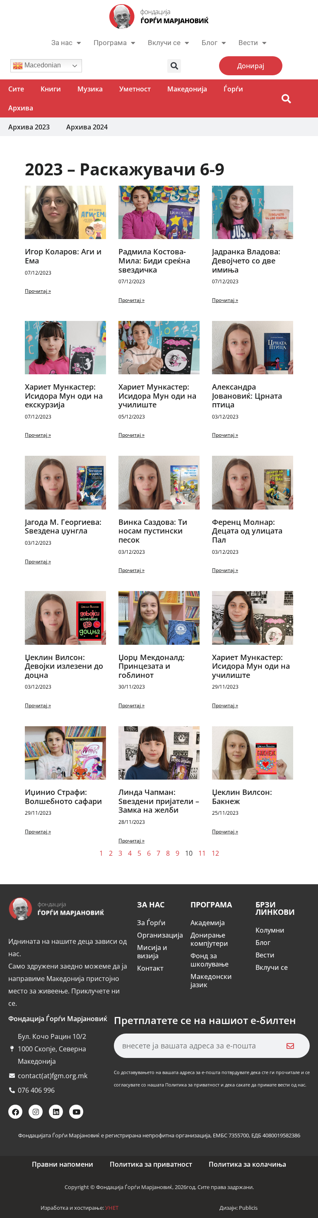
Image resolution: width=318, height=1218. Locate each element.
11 (202, 853)
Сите (16, 88)
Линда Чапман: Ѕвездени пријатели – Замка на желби (158, 801)
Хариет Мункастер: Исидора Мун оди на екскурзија (64, 395)
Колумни (269, 930)
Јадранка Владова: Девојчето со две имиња (246, 260)
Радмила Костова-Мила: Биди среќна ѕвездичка (154, 260)
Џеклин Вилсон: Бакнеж (242, 796)
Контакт (150, 968)
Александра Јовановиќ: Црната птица (247, 395)
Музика (90, 88)
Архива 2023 (29, 127)
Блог (209, 42)
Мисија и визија (152, 951)
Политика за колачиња (247, 1164)
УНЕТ (111, 1207)
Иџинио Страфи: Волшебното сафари (63, 796)
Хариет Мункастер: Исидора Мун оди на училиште (157, 395)
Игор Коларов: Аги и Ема (63, 256)
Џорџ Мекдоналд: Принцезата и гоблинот (151, 666)
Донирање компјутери (209, 939)
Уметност (135, 88)
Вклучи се (164, 42)
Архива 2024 (87, 127)
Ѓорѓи (233, 88)
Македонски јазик (211, 980)
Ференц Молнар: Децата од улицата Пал (247, 531)
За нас (61, 42)
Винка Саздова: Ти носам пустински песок (152, 531)
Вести (265, 955)
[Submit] (290, 1046)
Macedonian (42, 65)
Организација (159, 935)
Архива (20, 107)
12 (215, 853)
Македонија (187, 88)
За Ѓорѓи (151, 922)
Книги (51, 88)
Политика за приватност (151, 1164)
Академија (207, 922)
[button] (174, 66)
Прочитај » (38, 290)
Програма (110, 42)
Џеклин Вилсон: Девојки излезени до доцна (64, 666)
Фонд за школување (209, 960)
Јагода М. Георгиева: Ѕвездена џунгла (63, 526)
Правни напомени (62, 1164)
